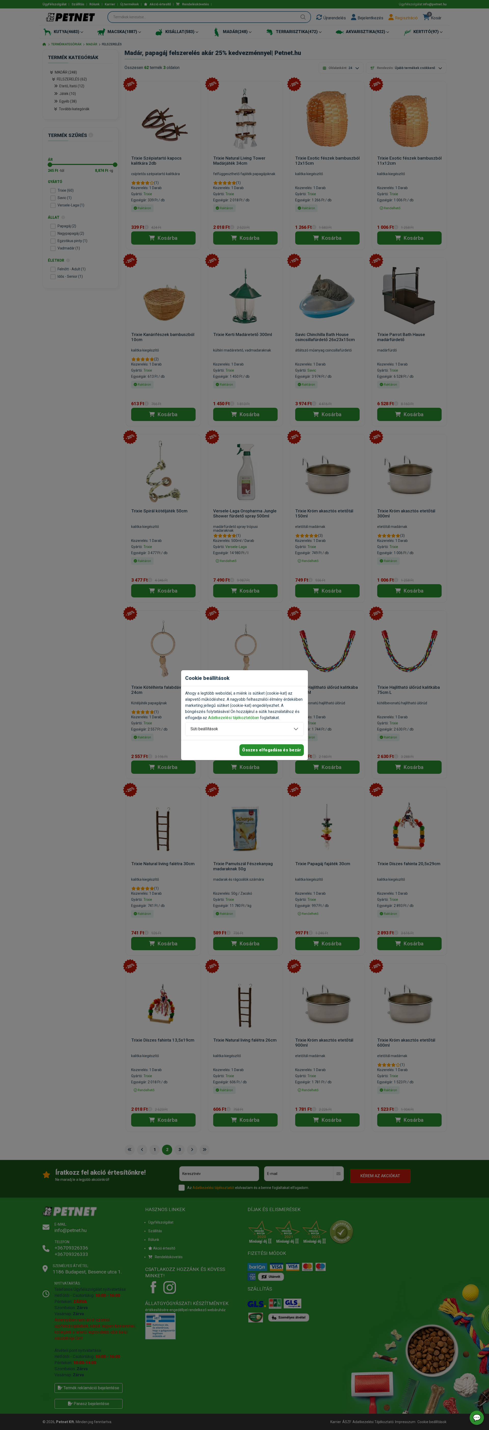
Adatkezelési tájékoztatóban (233, 717)
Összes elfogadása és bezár (271, 750)
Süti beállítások (204, 728)
